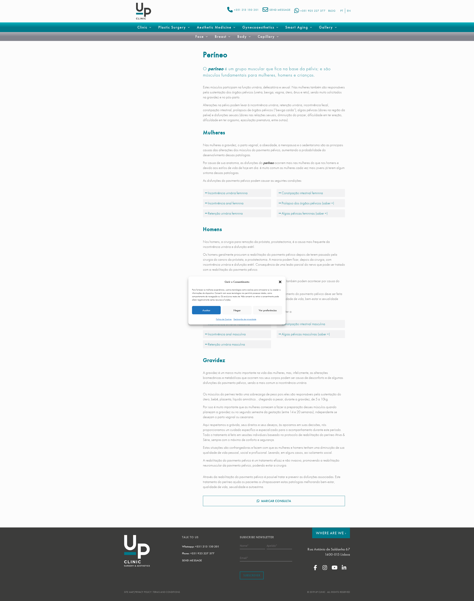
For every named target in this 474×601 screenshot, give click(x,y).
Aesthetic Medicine (214, 27)
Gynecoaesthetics (258, 27)
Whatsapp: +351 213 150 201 (200, 546)
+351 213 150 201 (246, 10)
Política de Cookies (224, 319)
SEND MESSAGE (280, 10)
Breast (220, 36)
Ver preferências (268, 310)
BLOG (332, 11)
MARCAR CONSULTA (276, 501)
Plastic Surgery (172, 27)
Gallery (326, 27)
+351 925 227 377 (313, 11)
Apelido (272, 545)
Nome (244, 545)
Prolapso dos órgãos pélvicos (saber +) (308, 203)
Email (244, 558)
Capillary (266, 36)
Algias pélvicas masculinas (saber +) (306, 334)
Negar (237, 310)
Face (199, 36)
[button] (280, 282)
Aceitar (206, 310)
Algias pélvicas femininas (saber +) (305, 213)
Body (242, 36)
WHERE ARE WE (331, 532)
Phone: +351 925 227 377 (198, 553)
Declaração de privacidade (244, 319)
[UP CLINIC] (143, 11)
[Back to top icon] (456, 593)
